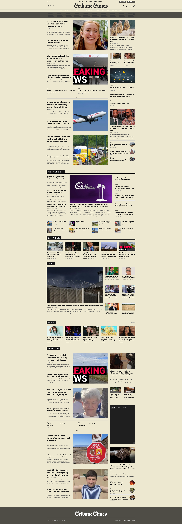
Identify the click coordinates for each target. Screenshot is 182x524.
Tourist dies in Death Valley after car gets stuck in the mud (58, 438)
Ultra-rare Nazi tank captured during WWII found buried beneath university (129, 396)
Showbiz (96, 11)
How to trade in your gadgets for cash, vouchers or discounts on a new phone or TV (56, 191)
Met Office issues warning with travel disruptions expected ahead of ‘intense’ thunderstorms (118, 159)
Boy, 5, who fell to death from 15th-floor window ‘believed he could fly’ (92, 91)
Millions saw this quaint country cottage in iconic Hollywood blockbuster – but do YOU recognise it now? (105, 222)
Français (90, 1)
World (76, 11)
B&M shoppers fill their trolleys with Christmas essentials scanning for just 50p (124, 179)
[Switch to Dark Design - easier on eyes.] (124, 6)
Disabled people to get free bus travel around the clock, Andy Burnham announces (128, 295)
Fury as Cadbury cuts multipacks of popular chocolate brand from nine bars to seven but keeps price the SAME (89, 205)
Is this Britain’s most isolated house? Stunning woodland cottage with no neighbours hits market (124, 196)
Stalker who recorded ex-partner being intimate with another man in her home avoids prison (58, 76)
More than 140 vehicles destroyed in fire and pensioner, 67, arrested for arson (118, 483)
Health (114, 11)
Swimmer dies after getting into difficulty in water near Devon (118, 145)
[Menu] (47, 1)
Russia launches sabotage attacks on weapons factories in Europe (119, 498)
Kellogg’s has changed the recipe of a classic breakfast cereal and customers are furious (82, 229)
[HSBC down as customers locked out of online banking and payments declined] (118, 223)
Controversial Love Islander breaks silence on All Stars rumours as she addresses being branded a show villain (109, 339)
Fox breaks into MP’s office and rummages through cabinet (115, 62)
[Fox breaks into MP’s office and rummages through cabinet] (115, 56)
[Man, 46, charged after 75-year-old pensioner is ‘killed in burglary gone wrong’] (90, 403)
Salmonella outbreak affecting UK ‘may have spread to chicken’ (59, 456)
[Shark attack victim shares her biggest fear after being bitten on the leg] (132, 151)
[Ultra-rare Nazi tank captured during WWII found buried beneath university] (129, 390)
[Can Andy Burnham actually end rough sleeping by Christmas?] (112, 289)
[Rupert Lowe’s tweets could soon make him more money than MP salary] (91, 246)
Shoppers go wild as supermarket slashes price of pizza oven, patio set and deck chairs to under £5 (60, 229)
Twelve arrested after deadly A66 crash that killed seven (115, 396)
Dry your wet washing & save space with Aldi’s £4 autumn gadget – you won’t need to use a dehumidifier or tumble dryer (105, 229)
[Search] (49, 1)
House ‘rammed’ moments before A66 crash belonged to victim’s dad (121, 102)
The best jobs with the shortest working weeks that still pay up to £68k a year (124, 187)
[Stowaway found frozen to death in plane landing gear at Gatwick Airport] (90, 115)
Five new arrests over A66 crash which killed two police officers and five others (58, 139)
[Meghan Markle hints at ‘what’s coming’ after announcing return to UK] (132, 490)
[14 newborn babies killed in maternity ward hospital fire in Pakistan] (90, 69)
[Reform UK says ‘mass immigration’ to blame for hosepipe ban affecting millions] (128, 306)
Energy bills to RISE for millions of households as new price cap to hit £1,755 (128, 229)
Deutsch (95, 1)
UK (71, 11)
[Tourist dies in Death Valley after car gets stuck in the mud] (90, 449)
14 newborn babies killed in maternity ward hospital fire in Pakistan (58, 58)
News (66, 11)
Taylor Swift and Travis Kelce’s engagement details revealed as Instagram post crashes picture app (90, 339)
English (81, 1)
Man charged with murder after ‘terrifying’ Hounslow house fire (58, 410)
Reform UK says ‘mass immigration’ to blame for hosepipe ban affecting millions (128, 313)
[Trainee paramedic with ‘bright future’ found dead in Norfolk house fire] (129, 56)
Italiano (100, 1)
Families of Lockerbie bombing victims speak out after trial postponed (108, 254)
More (134, 171)
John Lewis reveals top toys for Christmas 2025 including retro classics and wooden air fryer (124, 213)
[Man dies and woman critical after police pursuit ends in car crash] (127, 246)
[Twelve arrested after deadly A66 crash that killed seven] (115, 390)
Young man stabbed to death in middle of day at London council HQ (58, 157)
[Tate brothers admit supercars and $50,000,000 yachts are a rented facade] (122, 117)
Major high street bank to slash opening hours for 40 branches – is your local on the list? (125, 205)
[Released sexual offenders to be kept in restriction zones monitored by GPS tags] (75, 285)
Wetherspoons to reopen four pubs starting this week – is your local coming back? (56, 205)
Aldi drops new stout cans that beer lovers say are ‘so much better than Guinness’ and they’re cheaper (59, 222)
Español (86, 1)
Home (60, 11)
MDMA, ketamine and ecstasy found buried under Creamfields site (58, 490)
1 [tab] (76, 97)
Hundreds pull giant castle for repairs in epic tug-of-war (122, 88)
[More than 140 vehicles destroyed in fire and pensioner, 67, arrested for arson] (132, 482)
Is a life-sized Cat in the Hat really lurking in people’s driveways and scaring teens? (72, 254)
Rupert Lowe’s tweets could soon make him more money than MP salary (89, 254)
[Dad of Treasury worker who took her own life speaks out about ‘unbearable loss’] (90, 35)
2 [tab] (77, 97)
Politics (89, 11)
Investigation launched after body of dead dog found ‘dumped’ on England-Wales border (61, 424)
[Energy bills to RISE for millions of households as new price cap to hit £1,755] (118, 230)
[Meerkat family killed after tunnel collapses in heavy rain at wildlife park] (122, 28)
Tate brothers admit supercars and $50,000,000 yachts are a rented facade (122, 128)
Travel (121, 11)
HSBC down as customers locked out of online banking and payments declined (128, 222)
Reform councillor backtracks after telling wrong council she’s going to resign (128, 278)
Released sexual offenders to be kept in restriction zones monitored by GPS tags (75, 305)
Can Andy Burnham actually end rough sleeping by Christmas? (111, 295)
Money (82, 11)
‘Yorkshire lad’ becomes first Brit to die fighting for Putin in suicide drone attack (58, 472)
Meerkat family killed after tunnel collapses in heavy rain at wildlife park (122, 39)
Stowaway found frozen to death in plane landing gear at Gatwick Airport (58, 104)
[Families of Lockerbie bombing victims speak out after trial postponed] (109, 246)
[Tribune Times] (91, 6)
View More (132, 322)
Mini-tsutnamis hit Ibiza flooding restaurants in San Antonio (54, 254)
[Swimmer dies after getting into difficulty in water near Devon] (132, 144)
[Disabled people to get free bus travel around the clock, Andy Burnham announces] (128, 289)
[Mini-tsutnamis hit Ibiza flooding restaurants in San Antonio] (55, 246)
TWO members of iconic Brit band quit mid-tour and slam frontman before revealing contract (73, 339)
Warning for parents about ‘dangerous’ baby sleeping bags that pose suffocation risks (56, 177)
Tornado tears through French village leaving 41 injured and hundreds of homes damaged (57, 375)
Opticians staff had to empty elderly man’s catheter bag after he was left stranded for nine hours (122, 467)
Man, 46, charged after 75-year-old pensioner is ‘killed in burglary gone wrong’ (59, 392)
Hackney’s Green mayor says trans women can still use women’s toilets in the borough (111, 278)
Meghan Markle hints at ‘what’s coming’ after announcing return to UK (117, 491)
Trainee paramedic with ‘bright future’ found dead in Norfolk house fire (129, 62)
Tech (108, 11)
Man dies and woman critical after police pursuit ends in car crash (127, 254)
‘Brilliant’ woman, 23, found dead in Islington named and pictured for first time (60, 91)
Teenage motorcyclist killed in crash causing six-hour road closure (57, 357)
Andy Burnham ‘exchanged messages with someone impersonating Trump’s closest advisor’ (111, 313)
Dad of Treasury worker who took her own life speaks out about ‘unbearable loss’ (57, 24)
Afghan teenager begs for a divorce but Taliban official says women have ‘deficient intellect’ (121, 373)
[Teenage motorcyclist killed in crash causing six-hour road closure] (90, 368)
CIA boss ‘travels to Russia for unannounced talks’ (57, 41)
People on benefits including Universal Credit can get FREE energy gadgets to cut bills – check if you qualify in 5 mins (82, 222)
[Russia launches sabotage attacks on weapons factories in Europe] (132, 497)
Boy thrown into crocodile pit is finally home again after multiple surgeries (58, 122)
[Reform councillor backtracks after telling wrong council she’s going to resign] (128, 271)
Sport (103, 11)
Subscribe (122, 1)
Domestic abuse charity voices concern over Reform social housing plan (122, 95)
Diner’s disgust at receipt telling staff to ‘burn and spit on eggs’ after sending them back (92, 424)
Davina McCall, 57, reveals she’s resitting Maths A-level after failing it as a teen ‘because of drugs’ (55, 339)
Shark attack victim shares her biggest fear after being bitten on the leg (118, 152)
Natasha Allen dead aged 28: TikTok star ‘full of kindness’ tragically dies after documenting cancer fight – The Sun (127, 339)
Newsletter (131, 1)
